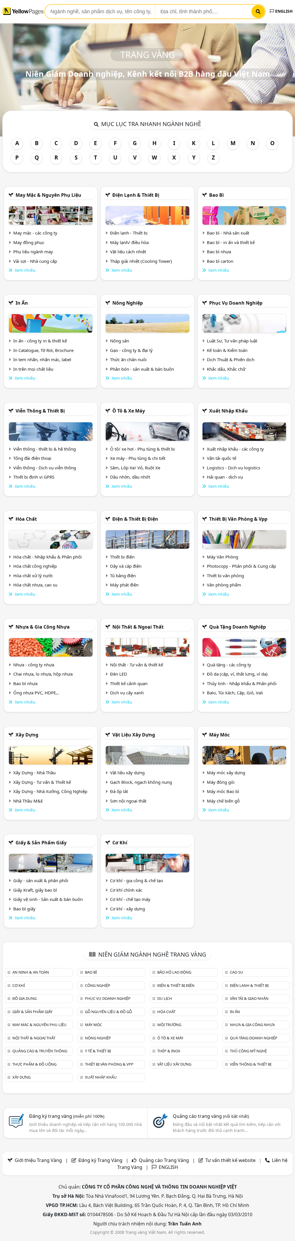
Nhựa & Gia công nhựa (43, 627)
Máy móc (219, 735)
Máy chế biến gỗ (223, 801)
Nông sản (119, 341)
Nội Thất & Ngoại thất (138, 627)
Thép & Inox (168, 1050)
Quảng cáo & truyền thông (39, 1050)
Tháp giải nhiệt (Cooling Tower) (141, 261)
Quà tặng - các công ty (229, 665)
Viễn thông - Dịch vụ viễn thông (44, 467)
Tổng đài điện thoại (32, 458)
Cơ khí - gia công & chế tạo (136, 880)
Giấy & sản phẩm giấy (41, 842)
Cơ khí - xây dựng (127, 909)
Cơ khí (119, 842)
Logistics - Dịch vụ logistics (233, 467)
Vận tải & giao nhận (249, 998)
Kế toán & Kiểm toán (227, 350)
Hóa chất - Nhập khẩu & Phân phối (47, 557)
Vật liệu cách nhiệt (128, 251)
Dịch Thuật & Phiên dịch (230, 359)
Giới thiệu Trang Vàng (38, 1160)
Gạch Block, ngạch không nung (141, 782)
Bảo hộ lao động (174, 972)
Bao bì (216, 195)
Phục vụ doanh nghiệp (235, 303)
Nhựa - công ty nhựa (33, 665)
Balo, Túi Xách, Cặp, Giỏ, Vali (235, 693)
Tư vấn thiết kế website (231, 1160)
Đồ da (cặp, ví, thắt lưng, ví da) (237, 674)
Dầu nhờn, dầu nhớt (130, 477)
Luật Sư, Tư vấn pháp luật (232, 341)
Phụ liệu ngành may (33, 251)
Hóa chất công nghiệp (35, 566)
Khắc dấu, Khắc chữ (226, 369)
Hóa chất (26, 519)
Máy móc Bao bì (223, 791)
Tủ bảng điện (123, 575)
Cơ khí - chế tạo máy (130, 899)
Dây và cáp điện (125, 566)
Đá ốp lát (119, 791)
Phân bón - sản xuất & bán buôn (142, 369)
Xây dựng (27, 735)
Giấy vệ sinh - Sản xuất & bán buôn (48, 899)
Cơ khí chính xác (126, 890)
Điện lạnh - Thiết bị (129, 233)
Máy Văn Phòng (222, 557)
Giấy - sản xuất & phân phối (40, 880)
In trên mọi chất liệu (33, 369)
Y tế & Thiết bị (98, 1050)
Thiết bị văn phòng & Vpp (238, 519)
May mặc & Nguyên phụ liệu (48, 195)
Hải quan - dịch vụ (225, 477)
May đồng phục (28, 242)
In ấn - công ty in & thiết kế (40, 341)
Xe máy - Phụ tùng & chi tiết (137, 458)
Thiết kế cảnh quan (129, 683)
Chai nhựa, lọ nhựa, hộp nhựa (43, 674)
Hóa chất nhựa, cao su (35, 585)
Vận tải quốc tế (221, 458)
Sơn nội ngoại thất (128, 801)
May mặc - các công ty (35, 233)
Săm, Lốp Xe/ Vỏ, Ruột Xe (135, 467)
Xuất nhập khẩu (228, 411)
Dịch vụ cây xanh (127, 693)
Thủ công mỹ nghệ (248, 1050)
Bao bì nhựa (219, 251)
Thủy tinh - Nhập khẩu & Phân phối (242, 683)
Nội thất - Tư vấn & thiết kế (136, 665)
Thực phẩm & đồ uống (34, 1064)
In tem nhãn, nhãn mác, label (42, 359)
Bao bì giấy (24, 909)
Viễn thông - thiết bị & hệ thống (44, 449)
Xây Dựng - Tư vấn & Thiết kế (42, 782)
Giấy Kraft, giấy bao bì (35, 890)
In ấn (22, 303)
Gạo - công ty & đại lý (131, 350)
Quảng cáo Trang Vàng (164, 1160)
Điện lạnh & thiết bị (135, 195)
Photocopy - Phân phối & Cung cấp (241, 566)
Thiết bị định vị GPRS (33, 477)
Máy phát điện (124, 585)
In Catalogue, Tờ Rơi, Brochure (43, 350)
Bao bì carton (220, 261)
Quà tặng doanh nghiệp (237, 627)
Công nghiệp (97, 985)
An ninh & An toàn (30, 972)
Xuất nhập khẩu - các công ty (235, 449)
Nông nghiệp (127, 303)
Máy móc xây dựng (226, 772)
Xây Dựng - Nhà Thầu (34, 772)
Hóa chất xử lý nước (33, 575)
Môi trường (169, 1024)
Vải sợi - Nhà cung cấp (35, 261)
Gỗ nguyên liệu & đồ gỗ (108, 1011)
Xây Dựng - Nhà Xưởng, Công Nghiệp (50, 791)
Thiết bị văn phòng (225, 575)
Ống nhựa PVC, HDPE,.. (36, 693)
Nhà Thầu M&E (28, 801)
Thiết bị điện (122, 557)
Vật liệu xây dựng (133, 735)
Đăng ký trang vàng (66, 1116)
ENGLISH (283, 11)
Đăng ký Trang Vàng (100, 1160)
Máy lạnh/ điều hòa (129, 242)
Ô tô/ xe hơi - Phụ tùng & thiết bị (142, 449)
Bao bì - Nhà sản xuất (228, 233)
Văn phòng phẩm (224, 585)
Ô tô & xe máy (128, 411)
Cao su (236, 972)
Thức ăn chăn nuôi (128, 359)
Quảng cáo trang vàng (211, 1116)
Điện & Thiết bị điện (135, 519)
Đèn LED (118, 674)
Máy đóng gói (221, 782)
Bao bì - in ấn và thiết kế (231, 242)
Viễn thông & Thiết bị (40, 411)
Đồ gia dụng (24, 998)
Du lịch (164, 998)
